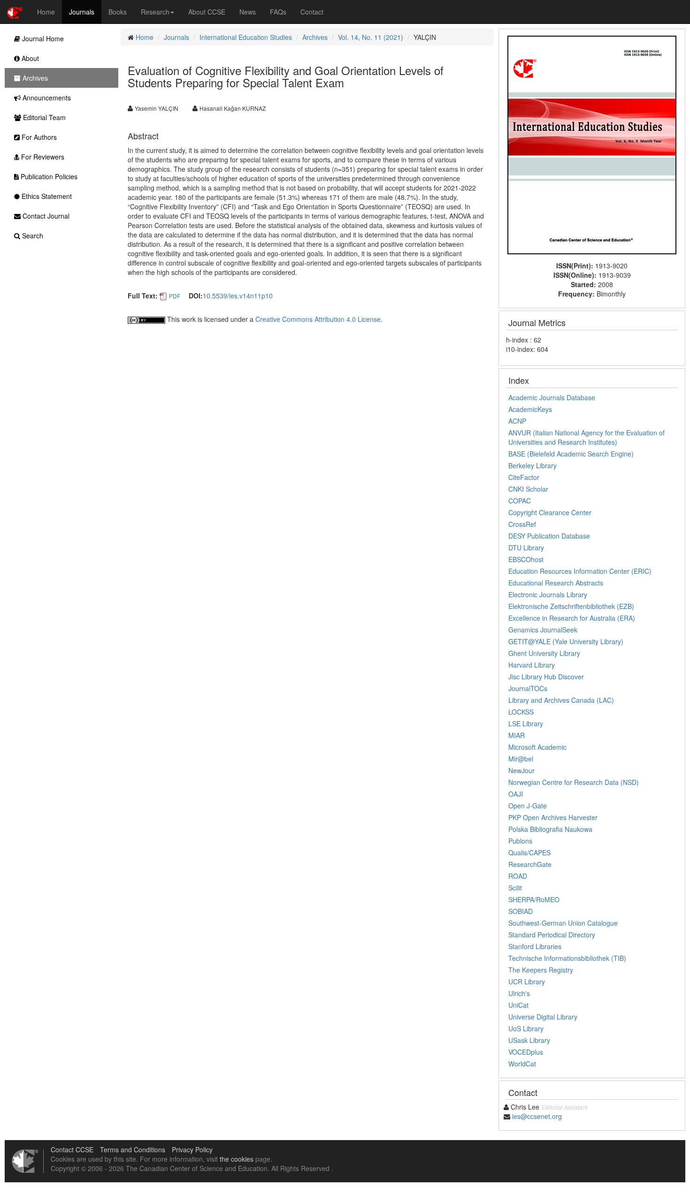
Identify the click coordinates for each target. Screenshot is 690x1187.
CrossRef (522, 524)
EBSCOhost (526, 559)
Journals (81, 11)
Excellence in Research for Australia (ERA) (571, 618)
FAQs (278, 11)
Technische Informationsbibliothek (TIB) (567, 958)
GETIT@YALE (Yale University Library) (565, 641)
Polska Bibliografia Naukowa (550, 829)
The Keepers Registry (540, 969)
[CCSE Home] (15, 11)
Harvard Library (531, 665)
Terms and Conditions (132, 1149)
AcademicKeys (530, 409)
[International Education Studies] (592, 144)
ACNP (517, 421)
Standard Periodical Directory (551, 934)
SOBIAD (520, 911)
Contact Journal (45, 216)
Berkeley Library (532, 465)
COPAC (519, 500)
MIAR (516, 735)
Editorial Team (43, 117)
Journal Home (42, 38)
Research (155, 11)
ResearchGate (530, 864)
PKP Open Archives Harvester (553, 817)
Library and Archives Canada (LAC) (561, 700)
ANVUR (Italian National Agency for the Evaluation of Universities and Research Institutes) (586, 437)
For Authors (38, 137)
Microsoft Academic (537, 747)
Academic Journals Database (551, 397)
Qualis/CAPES (529, 852)
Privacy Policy (192, 1149)
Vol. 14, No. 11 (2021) (370, 37)
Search (31, 235)
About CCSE (206, 11)
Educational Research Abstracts (555, 582)
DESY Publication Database (549, 535)
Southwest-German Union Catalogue (563, 923)
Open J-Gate (527, 805)
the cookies (236, 1159)
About (29, 58)
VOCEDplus (525, 1052)
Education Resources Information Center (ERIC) (580, 571)
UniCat (518, 1005)
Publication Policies (48, 176)
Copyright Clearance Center (549, 512)
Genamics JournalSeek (542, 629)
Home (46, 11)
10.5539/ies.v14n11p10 (238, 295)
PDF (174, 296)
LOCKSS (521, 711)
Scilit (515, 887)
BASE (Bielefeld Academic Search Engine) (571, 453)
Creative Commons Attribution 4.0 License (318, 319)
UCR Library (526, 981)
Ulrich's (519, 993)
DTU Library (526, 547)
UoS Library (526, 1028)
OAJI (515, 794)
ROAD (517, 876)
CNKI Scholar (528, 489)
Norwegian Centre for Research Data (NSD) (573, 782)
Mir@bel (520, 758)
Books (117, 11)
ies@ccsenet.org (537, 1116)
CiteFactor (523, 477)
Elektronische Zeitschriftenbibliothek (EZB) (571, 606)
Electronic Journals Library (547, 594)
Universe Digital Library (542, 1016)
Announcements (46, 97)
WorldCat (522, 1063)
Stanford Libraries (534, 946)
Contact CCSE (72, 1149)
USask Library (529, 1040)
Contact (311, 11)
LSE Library (525, 723)
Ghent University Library (544, 653)
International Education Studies (245, 37)
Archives (315, 37)
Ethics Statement (46, 196)
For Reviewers (41, 156)
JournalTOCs (527, 688)
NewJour (521, 770)
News (247, 11)
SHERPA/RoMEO (534, 899)
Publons (520, 840)
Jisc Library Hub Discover (546, 676)
